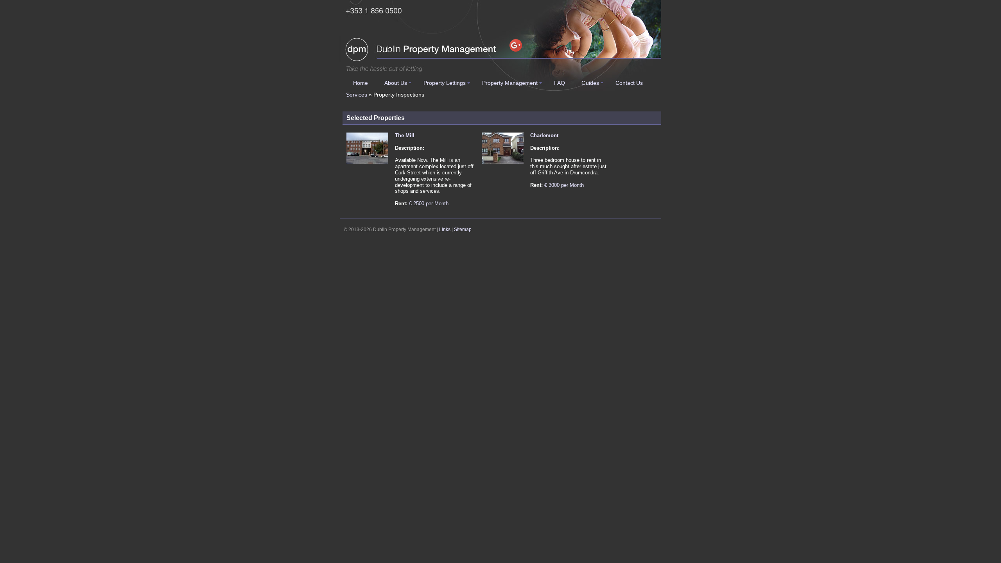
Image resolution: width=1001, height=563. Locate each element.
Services (356, 94)
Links (444, 229)
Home (360, 83)
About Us (395, 83)
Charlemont (544, 135)
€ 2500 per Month (428, 203)
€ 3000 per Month (564, 185)
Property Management (510, 83)
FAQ (559, 83)
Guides (590, 83)
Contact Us (629, 83)
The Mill (404, 135)
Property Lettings (444, 83)
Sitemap (463, 229)
